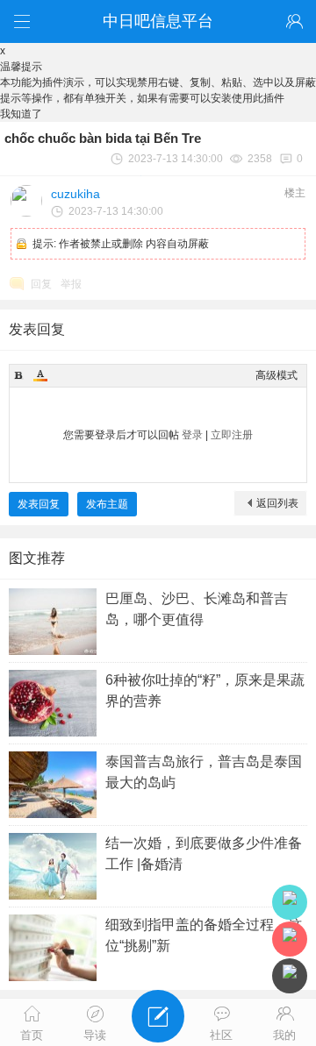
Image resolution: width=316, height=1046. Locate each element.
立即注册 (232, 435)
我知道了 (21, 114)
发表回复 (39, 504)
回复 (41, 284)
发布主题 (107, 504)
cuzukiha (75, 194)
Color (40, 375)
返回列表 (277, 503)
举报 (71, 284)
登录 (192, 435)
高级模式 (276, 375)
